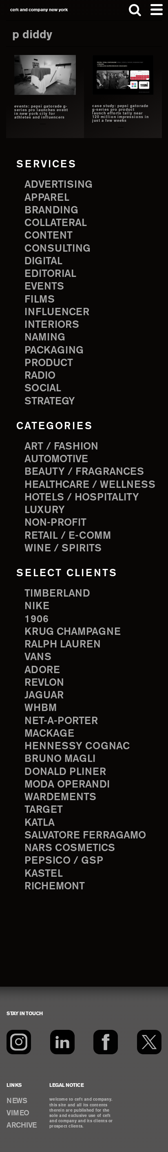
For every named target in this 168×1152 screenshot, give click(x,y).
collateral (55, 223)
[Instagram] (19, 1042)
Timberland (57, 593)
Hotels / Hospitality (81, 497)
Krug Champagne (72, 632)
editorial (50, 274)
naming (44, 337)
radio (39, 375)
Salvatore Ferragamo (85, 835)
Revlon (44, 682)
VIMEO (18, 1113)
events (44, 286)
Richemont (54, 886)
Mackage (49, 733)
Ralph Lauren (62, 644)
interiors (51, 324)
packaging (54, 350)
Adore (42, 670)
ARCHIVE (22, 1125)
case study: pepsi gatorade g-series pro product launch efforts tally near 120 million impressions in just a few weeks (120, 114)
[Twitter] (149, 1042)
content (48, 235)
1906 (36, 619)
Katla (39, 822)
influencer (56, 312)
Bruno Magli (59, 759)
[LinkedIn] (62, 1042)
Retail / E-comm (67, 535)
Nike (36, 606)
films (39, 299)
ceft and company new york (39, 10)
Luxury (44, 510)
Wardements (60, 797)
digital (43, 261)
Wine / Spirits (63, 548)
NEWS (17, 1101)
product (48, 363)
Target (43, 809)
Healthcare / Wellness (89, 485)
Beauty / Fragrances (84, 471)
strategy (49, 401)
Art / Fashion (61, 446)
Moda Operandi (67, 784)
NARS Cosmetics (69, 848)
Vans (37, 657)
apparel (46, 197)
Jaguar (44, 695)
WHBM (40, 708)
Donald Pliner (65, 772)
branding (51, 210)
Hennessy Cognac (77, 746)
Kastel (43, 873)
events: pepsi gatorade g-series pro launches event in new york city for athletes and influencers (41, 112)
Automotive (56, 459)
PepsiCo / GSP (63, 860)
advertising (58, 184)
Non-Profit (55, 522)
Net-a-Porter (61, 721)
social (42, 388)
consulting (57, 248)
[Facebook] (105, 1042)
